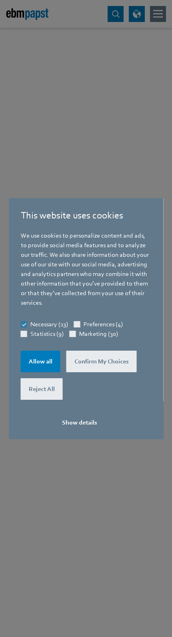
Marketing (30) (98, 333)
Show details (79, 422)
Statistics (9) (47, 333)
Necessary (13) (49, 324)
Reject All (42, 389)
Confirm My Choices (101, 361)
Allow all (40, 361)
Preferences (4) (103, 324)
